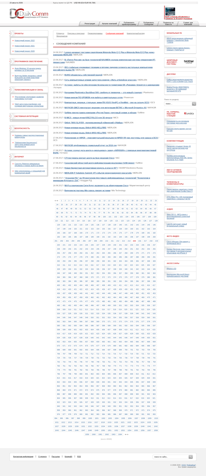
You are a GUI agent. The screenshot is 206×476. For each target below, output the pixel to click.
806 (114, 374)
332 (81, 269)
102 (115, 217)
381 (154, 277)
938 (148, 402)
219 (156, 241)
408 (103, 285)
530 (81, 313)
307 (142, 261)
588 (103, 326)
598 (58, 330)
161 (137, 229)
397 (142, 281)
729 (86, 358)
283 (109, 257)
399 (154, 281)
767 (97, 366)
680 (114, 346)
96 (85, 217)
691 (75, 350)
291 (154, 257)
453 (154, 293)
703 (142, 350)
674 (81, 346)
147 (58, 229)
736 (126, 358)
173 (103, 233)
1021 (123, 422)
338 (114, 269)
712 (92, 354)
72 (76, 213)
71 (71, 213)
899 (131, 394)
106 (138, 217)
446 (114, 293)
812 (148, 374)
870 (69, 390)
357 (120, 273)
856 (92, 386)
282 (103, 257)
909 (86, 398)
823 (109, 378)
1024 (142, 422)
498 (103, 305)
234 (137, 245)
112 (67, 221)
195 (126, 237)
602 (81, 330)
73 (81, 213)
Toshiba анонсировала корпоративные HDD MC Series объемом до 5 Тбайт (179, 158)
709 (75, 354)
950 (114, 406)
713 (97, 354)
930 (103, 402)
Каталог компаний (109, 24)
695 (97, 350)
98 (94, 217)
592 (126, 326)
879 (120, 390)
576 (137, 321)
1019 (109, 422)
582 (69, 326)
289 (142, 257)
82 (123, 213)
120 (111, 221)
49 (71, 209)
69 (62, 213)
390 (103, 281)
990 (137, 414)
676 (92, 346)
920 (148, 398)
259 (75, 253)
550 (92, 317)
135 (92, 225)
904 (58, 398)
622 (92, 334)
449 (131, 293)
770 (114, 366)
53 (90, 209)
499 (109, 305)
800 (81, 374)
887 (64, 394)
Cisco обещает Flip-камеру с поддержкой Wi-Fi (178, 242)
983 (97, 414)
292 (58, 261)
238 (58, 249)
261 (86, 253)
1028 (63, 426)
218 (151, 241)
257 (64, 253)
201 (56, 241)
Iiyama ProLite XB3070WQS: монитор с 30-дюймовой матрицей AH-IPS (178, 89)
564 (69, 321)
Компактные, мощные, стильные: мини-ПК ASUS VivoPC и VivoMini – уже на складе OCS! (107, 102)
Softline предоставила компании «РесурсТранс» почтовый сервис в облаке (100, 113)
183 (58, 237)
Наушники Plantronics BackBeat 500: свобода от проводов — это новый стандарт (103, 92)
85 (137, 213)
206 (84, 241)
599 (64, 330)
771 (120, 366)
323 (131, 265)
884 (148, 390)
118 (100, 221)
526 (58, 313)
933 (120, 402)
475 (75, 301)
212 (117, 241)
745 (75, 362)
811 (142, 374)
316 (92, 265)
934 (126, 402)
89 (155, 213)
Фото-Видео (173, 236)
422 (81, 289)
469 (142, 297)
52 (85, 209)
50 (76, 209)
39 (127, 205)
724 (58, 358)
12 (104, 201)
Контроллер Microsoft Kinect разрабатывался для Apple (178, 275)
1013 (70, 422)
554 (114, 317)
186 (75, 237)
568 (92, 321)
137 (103, 225)
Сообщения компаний (70, 43)
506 (148, 305)
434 (148, 289)
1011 (57, 422)
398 (148, 281)
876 (103, 390)
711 (86, 354)
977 (64, 414)
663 (120, 342)
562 (58, 321)
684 (137, 346)
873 (86, 390)
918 (137, 398)
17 (128, 201)
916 (125, 398)
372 (103, 277)
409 (109, 285)
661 (109, 342)
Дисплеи (171, 74)
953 (131, 406)
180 (142, 233)
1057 (149, 430)
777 (154, 366)
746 (81, 362)
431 (131, 289)
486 (137, 301)
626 (114, 334)
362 (148, 273)
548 (81, 317)
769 (109, 366)
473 (64, 301)
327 (154, 265)
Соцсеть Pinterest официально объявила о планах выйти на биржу (29, 165)
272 (148, 253)
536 (114, 313)
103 (121, 217)
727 (75, 358)
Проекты (18, 34)
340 (126, 269)
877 (109, 390)
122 (122, 221)
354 (103, 273)
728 (81, 358)
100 (104, 217)
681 (120, 346)
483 (120, 301)
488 (148, 301)
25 (62, 205)
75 (90, 213)
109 (155, 217)
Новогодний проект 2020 (25, 51)
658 (92, 342)
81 (118, 213)
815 (64, 378)
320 (114, 265)
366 (69, 277)
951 (120, 406)
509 (64, 309)
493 (75, 305)
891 (86, 394)
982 (92, 414)
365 (64, 277)
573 (120, 321)
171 (92, 233)
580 (58, 326)
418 (58, 289)
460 (92, 297)
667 (142, 342)
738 (137, 358)
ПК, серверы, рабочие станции (173, 114)
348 (69, 273)
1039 (136, 426)
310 (58, 265)
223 (75, 245)
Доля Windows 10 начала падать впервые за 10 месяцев (28, 69)
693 (86, 350)
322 (125, 265)
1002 (103, 418)
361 (142, 273)
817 (75, 378)
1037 (123, 426)
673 (75, 346)
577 (142, 321)
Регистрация (90, 24)
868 (58, 390)
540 (137, 313)
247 (109, 249)
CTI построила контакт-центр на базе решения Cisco (89, 158)
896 (114, 394)
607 (109, 330)
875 (97, 390)
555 (120, 317)
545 (64, 317)
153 (92, 229)
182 (154, 233)
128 (156, 221)
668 (148, 342)
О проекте (42, 456)
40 (132, 205)
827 (131, 378)
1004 (116, 418)
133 (81, 225)
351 (86, 273)
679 (109, 346)
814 (58, 378)
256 (58, 253)
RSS (79, 456)
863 (131, 386)
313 (75, 265)
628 (126, 334)
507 (154, 305)
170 (86, 233)
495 (86, 305)
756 (137, 362)
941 (64, 406)
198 (142, 237)
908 (81, 398)
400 (58, 285)
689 (64, 350)
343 (142, 269)
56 (104, 209)
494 (81, 305)
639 (86, 338)
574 (126, 321)
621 (86, 334)
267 (120, 253)
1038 (129, 426)
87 (146, 213)
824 (114, 378)
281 (97, 257)
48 (67, 209)
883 (142, 390)
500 (114, 305)
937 (142, 402)
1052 (116, 430)
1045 (70, 430)
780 (69, 370)
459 (86, 297)
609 (120, 330)
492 (69, 305)
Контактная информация (23, 456)
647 (131, 338)
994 (55, 418)
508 (58, 309)
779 (64, 370)
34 (104, 205)
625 (109, 334)
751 (109, 362)
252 (137, 249)
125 (139, 221)
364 (58, 277)
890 (81, 394)
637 (75, 338)
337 (109, 269)
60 (123, 209)
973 (142, 410)
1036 (116, 426)
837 (86, 382)
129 (58, 225)
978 (69, 414)
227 (97, 245)
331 (75, 269)
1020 (116, 422)
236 (148, 245)
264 (103, 253)
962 (81, 410)
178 (131, 233)
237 (154, 245)
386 (81, 281)
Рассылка (56, 456)
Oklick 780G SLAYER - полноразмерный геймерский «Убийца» (94, 123)
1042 (156, 426)
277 (75, 257)
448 (126, 293)
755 (131, 362)
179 (137, 233)
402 (69, 285)
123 (127, 221)
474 (69, 301)
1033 (96, 426)
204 (72, 241)
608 (114, 330)
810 (137, 374)
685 (142, 346)
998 (78, 418)
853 (75, 386)
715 (109, 354)
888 (69, 394)
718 (125, 354)
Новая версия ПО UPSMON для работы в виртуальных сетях (94, 97)
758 (148, 362)
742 (58, 362)
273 (154, 253)
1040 (143, 426)
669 (154, 342)
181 (148, 233)
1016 (90, 422)
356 (114, 273)
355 (109, 273)
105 (132, 217)
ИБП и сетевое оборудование (174, 171)
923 (64, 402)
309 (154, 261)
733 (109, 358)
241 (75, 249)
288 (137, 257)
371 (97, 277)
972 (137, 410)
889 (75, 394)
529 (75, 313)
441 (86, 293)
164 (154, 229)
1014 (76, 422)
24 (57, 205)
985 (109, 414)
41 (137, 205)
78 (104, 213)
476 (81, 301)
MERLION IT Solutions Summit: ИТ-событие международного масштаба (98, 173)
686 (148, 346)
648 (137, 338)
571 (109, 321)
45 (155, 205)
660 (103, 342)
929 (97, 402)
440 (81, 293)
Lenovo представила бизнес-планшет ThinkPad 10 (178, 49)
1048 (90, 430)
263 (97, 253)
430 (126, 289)
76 (95, 213)
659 (97, 342)
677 (97, 346)
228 (103, 245)
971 (131, 410)
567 (86, 321)
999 (84, 418)
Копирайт (68, 456)
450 (137, 293)
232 (126, 245)
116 (89, 221)
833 (64, 382)
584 (81, 326)
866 (148, 386)
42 (141, 205)
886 (58, 394)
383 (64, 281)
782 (81, 370)
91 (62, 217)
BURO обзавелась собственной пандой (83, 75)
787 (109, 370)
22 (151, 201)
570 (103, 321)
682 (126, 346)
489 (154, 301)
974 (148, 410)
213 (123, 241)
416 (148, 285)
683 (131, 346)
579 (154, 321)
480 (103, 301)
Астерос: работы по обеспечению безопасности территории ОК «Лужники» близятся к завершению (112, 85)
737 (131, 358)
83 (127, 213)
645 (120, 338)
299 (97, 261)
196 (131, 237)
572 (114, 321)
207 (89, 241)
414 (137, 285)
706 (58, 354)
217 (145, 241)
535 (109, 313)
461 (97, 297)
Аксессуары (173, 263)
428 (114, 289)
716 (114, 354)
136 (97, 225)
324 (137, 265)
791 (131, 370)
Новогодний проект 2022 (25, 40)
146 (154, 225)
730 (92, 358)
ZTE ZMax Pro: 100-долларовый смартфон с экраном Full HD (180, 198)
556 (126, 317)
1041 (149, 426)
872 (81, 390)
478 (92, 301)
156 (109, 229)
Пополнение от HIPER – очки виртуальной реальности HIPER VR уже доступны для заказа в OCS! (111, 138)
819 (86, 378)
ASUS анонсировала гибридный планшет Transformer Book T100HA (180, 40)
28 (76, 205)
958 (58, 410)
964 (92, 410)
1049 (96, 430)
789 (120, 370)
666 (137, 342)
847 (142, 382)
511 (75, 309)
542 (148, 313)
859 (109, 386)
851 (64, 386)
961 (75, 410)
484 (126, 301)
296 (81, 261)
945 (86, 406)
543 (154, 313)
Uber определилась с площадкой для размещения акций (30, 172)
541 (142, 313)
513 (86, 309)
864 (137, 386)
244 (92, 249)
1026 (156, 422)
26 (67, 205)
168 (75, 233)
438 (69, 293)
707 (64, 354)
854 (81, 386)
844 (126, 382)
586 (92, 326)
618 (69, 334)
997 (72, 418)
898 (126, 394)
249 (120, 249)
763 (75, 366)
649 (142, 338)
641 (97, 338)
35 (109, 205)
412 (125, 285)
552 (103, 317)
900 (137, 394)
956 (148, 406)
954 (137, 406)
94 (76, 217)
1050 (103, 430)
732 (103, 358)
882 (137, 390)
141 (126, 225)
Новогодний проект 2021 (25, 46)
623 (97, 334)
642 (103, 338)
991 (142, 414)
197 (137, 237)
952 (126, 406)
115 (83, 221)
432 (137, 289)
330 (69, 269)
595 (142, 326)
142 (131, 225)
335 (97, 269)
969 (120, 410)
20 (142, 201)
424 (92, 289)
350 (81, 273)
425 (97, 289)
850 (58, 386)
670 (58, 346)
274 (58, 257)
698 (114, 350)
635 (64, 338)
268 (126, 253)
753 (120, 362)
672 (69, 346)
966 (103, 410)
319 (109, 265)
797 (64, 374)
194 (120, 237)
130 (64, 225)
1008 (143, 418)
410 (114, 285)
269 (131, 253)
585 (86, 326)
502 (126, 305)
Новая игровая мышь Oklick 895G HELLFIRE (85, 128)
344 (148, 269)
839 (97, 382)
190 (97, 237)
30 (85, 205)
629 (131, 334)
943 (75, 406)
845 (131, 382)
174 (109, 233)
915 (120, 398)
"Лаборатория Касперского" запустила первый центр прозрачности (26, 144)
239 (64, 249)
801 (86, 374)
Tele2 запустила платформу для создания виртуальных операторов (29, 105)
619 (75, 334)
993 (154, 414)
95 (80, 217)
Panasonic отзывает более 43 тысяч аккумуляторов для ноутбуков (179, 148)
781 (75, 370)
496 (92, 305)
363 (154, 273)
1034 (103, 426)
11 (100, 201)
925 (75, 402)
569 (97, 321)
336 (103, 269)
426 (103, 289)
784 (92, 370)
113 (72, 221)
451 (142, 293)
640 (92, 338)
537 (120, 313)
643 (109, 338)
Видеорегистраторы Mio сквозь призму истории (87, 190)
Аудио (170, 209)
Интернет (19, 157)
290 (148, 257)
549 (86, 317)
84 (132, 213)
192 (109, 237)
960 (69, 410)
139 (114, 225)
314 (80, 265)
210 (106, 241)
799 (75, 374)
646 (126, 338)
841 (109, 382)
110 (56, 221)
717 (120, 354)
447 (120, 293)
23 (156, 201)
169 (81, 233)
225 (86, 245)
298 (92, 261)
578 (148, 321)
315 (86, 265)
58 (113, 209)
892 (92, 394)
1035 (110, 426)
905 (64, 398)
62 (132, 209)
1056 (143, 430)
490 (58, 305)
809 (131, 374)
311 (64, 265)
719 (131, 354)
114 (78, 221)
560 (148, 317)
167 (69, 233)
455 (64, 297)
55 (99, 209)
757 (142, 362)
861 (120, 386)
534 (103, 313)
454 (58, 297)
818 (81, 378)
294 (69, 261)
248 (114, 249)
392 (114, 281)
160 (131, 229)
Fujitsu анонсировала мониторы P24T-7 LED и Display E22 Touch (180, 80)
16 (123, 201)
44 (151, 205)
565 (75, 321)
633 (154, 334)
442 (92, 293)
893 (97, 394)
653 (64, 342)
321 (120, 265)
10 (95, 201)
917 (131, 398)
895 (109, 394)
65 (146, 209)
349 (75, 273)
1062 (107, 434)
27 (71, 205)
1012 (63, 422)
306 (137, 261)
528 (69, 313)
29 (81, 205)
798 (69, 374)
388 (92, 281)
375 (120, 277)
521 (131, 309)
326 (148, 265)
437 (64, 293)
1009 (149, 418)
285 (120, 257)
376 (126, 277)
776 (148, 366)
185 (69, 237)
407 (97, 285)
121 (116, 221)
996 (67, 418)
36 (113, 205)
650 (148, 338)
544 (58, 317)
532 (92, 313)
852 (69, 386)
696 (103, 350)
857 (97, 386)
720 (137, 354)
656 (81, 342)
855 (86, 386)
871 (75, 390)
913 (109, 398)
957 (154, 406)
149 (69, 229)
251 (131, 249)
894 (103, 394)
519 (120, 309)
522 (137, 309)
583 (75, 326)
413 (131, 285)
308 (148, 261)
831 (154, 378)
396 (137, 281)
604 (92, 330)
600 (69, 330)
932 (114, 402)
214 (129, 241)
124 (133, 221)
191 (103, 237)
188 (86, 237)
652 (58, 342)
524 (148, 309)
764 (81, 366)
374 (114, 277)
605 (97, 330)
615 (154, 330)
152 (86, 229)
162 (142, 229)
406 (92, 285)
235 (142, 245)
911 (97, 398)
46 (57, 209)
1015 (83, 422)
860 (114, 386)
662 (114, 342)
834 (69, 382)
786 (103, 370)
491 (64, 305)
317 (97, 265)
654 (69, 342)
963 (86, 410)
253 (142, 249)
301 (109, 261)
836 (81, 382)
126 (144, 221)
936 (137, 402)
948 (103, 406)
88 (151, 213)
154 (97, 229)
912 (103, 398)
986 (114, 414)
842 (114, 382)
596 (148, 326)
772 (126, 366)
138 (109, 225)
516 (103, 309)
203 (67, 241)
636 (69, 338)
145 (148, 225)
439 (75, 293)
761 (64, 366)
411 (120, 285)
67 (155, 209)
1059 (87, 434)
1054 (129, 430)
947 (97, 406)
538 (126, 313)
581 (64, 326)
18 (132, 201)
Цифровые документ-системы (172, 62)
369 (86, 277)
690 (69, 350)
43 (146, 205)
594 (137, 326)
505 (142, 305)
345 (154, 269)
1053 (123, 430)
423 (86, 289)
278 (81, 257)
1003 (110, 418)
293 (64, 261)
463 (109, 297)
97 (90, 217)
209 (101, 241)
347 (64, 273)
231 (120, 245)
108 (149, 217)
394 (126, 281)
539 (131, 313)
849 (154, 382)
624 (103, 334)
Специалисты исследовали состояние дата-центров (178, 122)
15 (118, 201)
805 (109, 374)
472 (58, 301)
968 (114, 410)
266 (114, 253)
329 (64, 269)
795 (154, 370)
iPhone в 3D (171, 269)
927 (86, 402)
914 (114, 398)
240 (69, 249)
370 (92, 277)
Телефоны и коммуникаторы (175, 183)
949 (109, 406)
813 (154, 374)
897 (120, 394)
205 (78, 241)
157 (114, 229)
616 (58, 334)
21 (146, 201)
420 (69, 289)
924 (69, 402)
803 (97, 374)
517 (109, 309)
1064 (120, 434)
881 (131, 390)
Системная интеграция (26, 116)
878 (114, 390)
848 (148, 382)
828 (137, 378)
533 (97, 313)
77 (99, 213)
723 (154, 354)
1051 (110, 430)
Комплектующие (175, 141)
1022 (129, 422)
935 (131, 402)
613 (142, 330)
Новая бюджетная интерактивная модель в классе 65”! (91, 168)
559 (142, 317)
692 (81, 350)
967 (109, 410)
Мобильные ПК (174, 33)
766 (92, 366)
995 (61, 418)
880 (126, 390)
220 (58, 245)
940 (58, 406)
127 (150, 221)
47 (62, 209)
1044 (63, 430)
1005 (123, 418)
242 (81, 249)
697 (109, 350)
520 (125, 309)
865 (142, 386)
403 (75, 285)
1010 (156, 418)
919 (142, 398)
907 (75, 398)
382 (58, 281)
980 (81, 414)
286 (126, 257)
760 (58, 366)
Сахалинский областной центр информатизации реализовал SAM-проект (100, 163)
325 (142, 265)
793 (142, 370)
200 (154, 237)
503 (131, 305)
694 (92, 350)
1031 (83, 426)
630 (137, 334)
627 (120, 334)
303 (120, 261)
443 (97, 293)
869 (64, 390)
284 (114, 257)
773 (131, 366)
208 (95, 241)
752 (114, 362)
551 (97, 317)
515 (97, 309)
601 (75, 330)
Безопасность (22, 128)
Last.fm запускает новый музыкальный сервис (177, 225)
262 (92, 253)
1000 (90, 418)
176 (120, 233)
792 (137, 370)
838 (92, 382)
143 (137, 225)
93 (71, 217)
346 (58, 273)
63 (137, 209)
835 (75, 382)
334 (92, 269)
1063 (113, 434)
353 (97, 273)
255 (154, 249)
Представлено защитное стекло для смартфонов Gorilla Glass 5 (180, 190)
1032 (90, 426)
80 (113, 213)
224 (81, 245)
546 (69, 317)
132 (75, 225)
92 (66, 217)
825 (120, 378)
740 (148, 358)
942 (69, 406)
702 (137, 350)
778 (58, 370)
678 (103, 346)
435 (154, 289)
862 (126, 386)
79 (109, 213)
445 (109, 293)
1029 (70, 426)
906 (69, 398)
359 (131, 273)
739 (142, 358)
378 (137, 277)
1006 (130, 418)
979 (75, 414)
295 (75, 261)
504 (137, 305)
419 (64, 289)
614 (148, 330)
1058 (156, 430)
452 (148, 293)
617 (64, 334)
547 (75, 317)
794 (148, 370)
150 (75, 229)
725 (64, 358)
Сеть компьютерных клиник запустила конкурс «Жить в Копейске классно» (101, 80)
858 (103, 386)
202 (61, 241)
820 (92, 378)
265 (109, 253)
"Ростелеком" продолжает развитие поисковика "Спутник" (29, 98)
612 (137, 330)
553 (109, 317)
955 (142, 406)
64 (141, 209)
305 (131, 261)
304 (126, 261)
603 (86, 330)
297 (86, 261)
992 (148, 414)
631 (142, 334)
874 (92, 390)
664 (126, 342)
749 (97, 362)
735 (120, 358)
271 (142, 253)
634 (58, 338)
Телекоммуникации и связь (28, 90)
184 (64, 237)
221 (64, 245)
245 (97, 249)
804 (103, 374)
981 (86, 414)
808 (126, 374)
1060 (94, 434)
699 (120, 350)
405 (86, 285)
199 (148, 237)
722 (148, 354)
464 (114, 297)
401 (64, 285)
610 (126, 330)
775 (142, 366)
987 (120, 414)
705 (154, 350)
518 (114, 309)
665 (131, 342)
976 (58, 414)
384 (69, 281)
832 (58, 382)
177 (126, 233)
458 (81, 297)
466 (126, 297)
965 (97, 410)
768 (103, 366)
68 (57, 213)
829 (142, 378)
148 (64, 229)
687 (154, 346)
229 (109, 245)
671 (64, 346)
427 (109, 289)
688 (58, 350)
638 (81, 338)
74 (85, 213)
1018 (103, 422)
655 (75, 342)
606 (103, 330)
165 (58, 233)
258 (69, 253)
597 (154, 326)
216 (139, 241)
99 (99, 217)
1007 (136, 418)
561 (154, 317)
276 (69, 257)
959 (64, 410)
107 (143, 217)
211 (112, 241)
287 (131, 257)
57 (109, 209)
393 (120, 281)
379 (142, 277)
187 (81, 237)
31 (90, 205)
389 (97, 281)
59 (118, 209)
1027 (57, 426)
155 (103, 229)
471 (154, 297)
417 (154, 285)
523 (142, 309)
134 (86, 225)
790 (126, 370)
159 (126, 229)
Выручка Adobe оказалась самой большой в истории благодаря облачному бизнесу (28, 77)
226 (92, 245)
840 (103, 382)
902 (148, 394)
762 (69, 366)
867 (154, 386)
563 (64, 321)
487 (142, 301)
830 (148, 378)
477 (86, 301)
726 (69, 358)
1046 (77, 430)
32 (95, 205)
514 (92, 309)
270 (137, 253)
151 (81, 229)
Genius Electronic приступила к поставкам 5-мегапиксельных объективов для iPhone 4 (179, 251)
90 (57, 217)
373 (109, 277)
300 (103, 261)
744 (69, 362)
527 (64, 313)
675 (86, 346)
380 (148, 277)
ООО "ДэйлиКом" (189, 465)
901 (142, 394)
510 (69, 309)
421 (75, 289)
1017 (96, 422)
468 (137, 297)
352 (92, 273)
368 (81, 277)
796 (58, 374)
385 (75, 281)
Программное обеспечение (28, 61)
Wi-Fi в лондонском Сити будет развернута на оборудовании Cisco (96, 185)
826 (126, 378)
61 (127, 209)
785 (97, 370)
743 (64, 362)
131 (69, 225)
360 (137, 273)
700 (126, 350)
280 (92, 257)
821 (97, 378)
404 (81, 285)
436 (58, 293)
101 (109, 217)
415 (142, 285)
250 (126, 249)
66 (151, 209)
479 (97, 301)
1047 (83, 430)
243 (86, 249)
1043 (57, 430)
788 (114, 370)
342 (137, 269)
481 (109, 301)
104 (126, 217)
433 (142, 289)
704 (148, 350)
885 (154, 390)
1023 (136, 422)
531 (86, 313)
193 (114, 237)
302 (114, 261)
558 (137, 317)
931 (109, 402)
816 (69, 378)
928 (92, 402)
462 (103, 297)
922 (58, 402)
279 (86, 257)
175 (114, 233)
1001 (97, 418)
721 (142, 354)
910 (92, 398)
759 (154, 362)
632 (148, 334)
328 (58, 269)
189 (92, 237)
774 (137, 366)
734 (114, 358)
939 (154, 402)
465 (120, 297)
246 (103, 249)
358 (126, 273)
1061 (100, 434)
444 (103, 293)
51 (81, 209)
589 (109, 326)
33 (99, 205)
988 (126, 414)
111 (62, 221)
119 (105, 221)
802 (92, 374)
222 (69, 245)
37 (118, 205)
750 (103, 362)
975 (154, 410)
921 (154, 398)
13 (109, 201)
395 (131, 281)
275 (64, 257)
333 (86, 269)
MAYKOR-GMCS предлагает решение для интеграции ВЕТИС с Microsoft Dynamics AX (105, 108)
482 (114, 301)
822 (103, 378)
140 (120, 225)
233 (131, 245)
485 (131, 301)
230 (114, 245)
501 (120, 305)
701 (131, 350)
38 (123, 205)
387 (86, 281)
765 (86, 366)
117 (94, 221)
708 (69, 354)
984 (103, 414)
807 (120, 374)
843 (120, 382)
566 (81, 321)
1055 (136, 430)
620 (81, 334)
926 (81, 402)
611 (131, 330)
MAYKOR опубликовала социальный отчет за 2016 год (91, 145)
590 (114, 326)
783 (86, 370)
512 (80, 309)
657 (86, 342)
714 (103, 354)
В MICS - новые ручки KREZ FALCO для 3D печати (88, 118)
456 (69, 297)
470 (148, 297)
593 (131, 326)
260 (81, 253)
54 (95, 209)
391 (109, 281)
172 (97, 233)
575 (131, 321)
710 (81, 354)
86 (141, 213)
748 (92, 362)
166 (64, 233)
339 (120, 269)
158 (120, 229)
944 (81, 406)
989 (131, 414)
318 (103, 265)
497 (97, 305)
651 (154, 338)
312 (69, 265)
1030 (77, 426)
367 (75, 277)
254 (148, 249)
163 (148, 229)
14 (114, 201)
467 (131, 297)
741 (154, 358)
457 (75, 297)
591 (120, 326)
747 (86, 362)
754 (126, 362)
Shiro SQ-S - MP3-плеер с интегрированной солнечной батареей (178, 216)
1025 (149, 422)
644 (114, 338)
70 (67, 213)
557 (131, 317)
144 (142, 225)
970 (126, 410)
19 (137, 201)
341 (131, 269)
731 (97, 358)
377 (131, 277)
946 (92, 406)
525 (154, 309)
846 (137, 382)
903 (154, 394)
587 (97, 326)
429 (120, 289)
